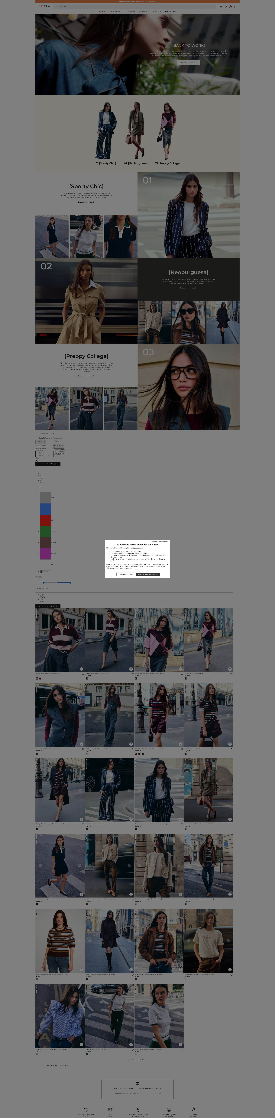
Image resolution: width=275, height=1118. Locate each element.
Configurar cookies (126, 574)
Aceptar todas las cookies (147, 574)
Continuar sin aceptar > (159, 542)
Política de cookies (124, 568)
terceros (136, 548)
